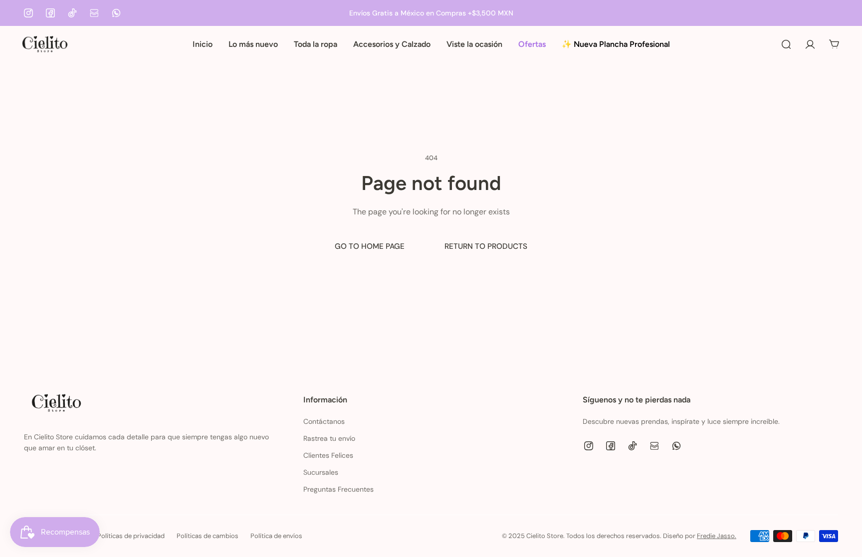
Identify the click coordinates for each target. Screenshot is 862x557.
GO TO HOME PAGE (370, 246)
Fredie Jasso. (716, 536)
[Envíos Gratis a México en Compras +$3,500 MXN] (431, 12)
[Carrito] (834, 44)
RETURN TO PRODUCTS (485, 246)
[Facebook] (50, 13)
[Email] (94, 13)
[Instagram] (28, 13)
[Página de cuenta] (810, 44)
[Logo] (45, 44)
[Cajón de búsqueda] (786, 44)
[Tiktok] (72, 13)
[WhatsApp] (116, 13)
